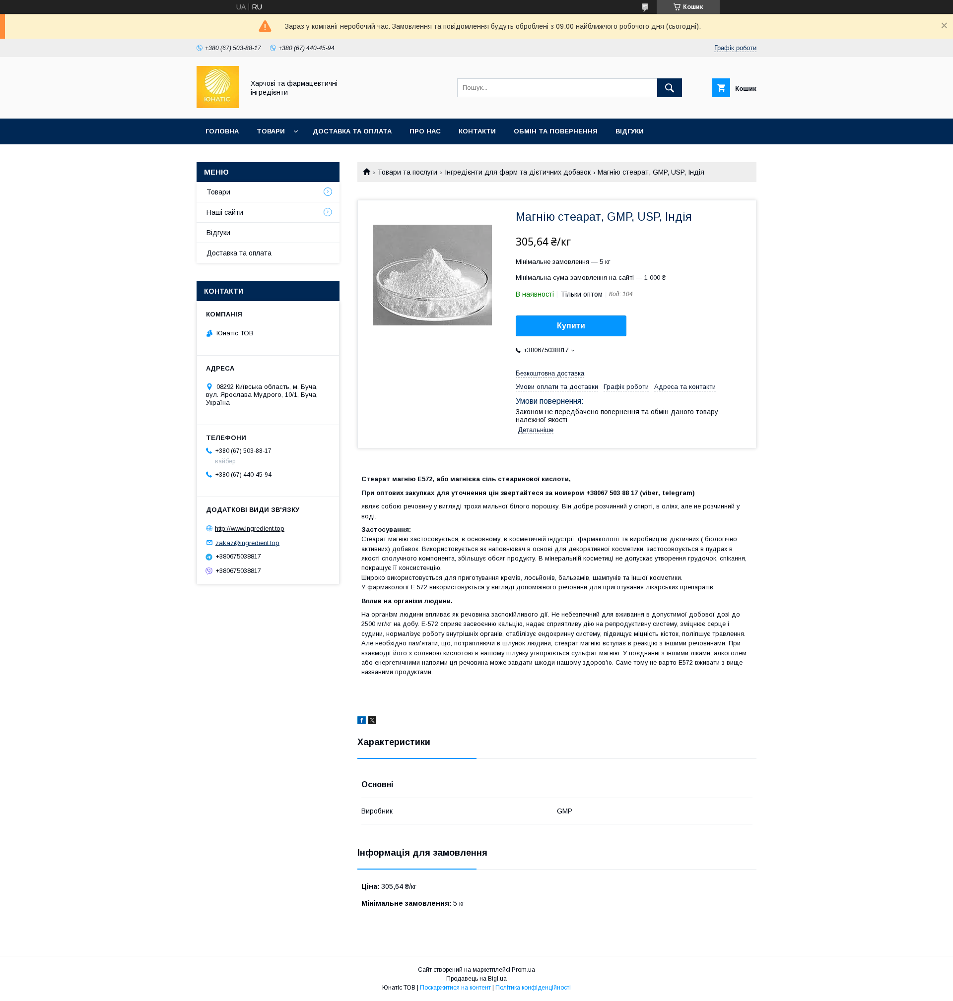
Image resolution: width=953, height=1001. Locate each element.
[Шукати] (669, 87)
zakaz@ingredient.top (247, 542)
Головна (222, 131)
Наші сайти (224, 212)
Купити (571, 325)
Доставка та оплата (352, 131)
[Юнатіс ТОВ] (218, 106)
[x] (372, 722)
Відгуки (629, 131)
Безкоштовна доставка (550, 373)
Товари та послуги (407, 172)
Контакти (477, 131)
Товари (271, 131)
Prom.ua (523, 969)
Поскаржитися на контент (455, 987)
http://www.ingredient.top (249, 528)
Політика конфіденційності (533, 987)
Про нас (425, 131)
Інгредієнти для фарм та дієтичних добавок (518, 172)
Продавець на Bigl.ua (476, 978)
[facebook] (361, 722)
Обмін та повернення (556, 131)
